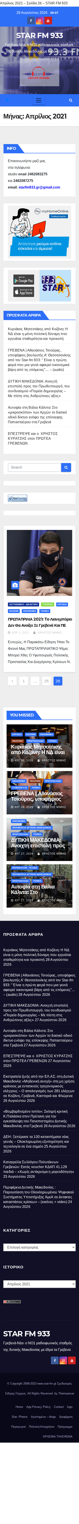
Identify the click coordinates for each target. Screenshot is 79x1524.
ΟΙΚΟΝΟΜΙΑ (29, 611)
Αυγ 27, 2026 (24, 853)
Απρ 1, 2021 (20, 632)
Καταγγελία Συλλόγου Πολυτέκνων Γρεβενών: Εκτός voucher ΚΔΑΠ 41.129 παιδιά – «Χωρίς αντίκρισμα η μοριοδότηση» (38, 1167)
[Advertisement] (39, 1482)
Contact (59, 1407)
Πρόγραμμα (65, 1426)
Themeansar (66, 1393)
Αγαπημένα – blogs (43, 1416)
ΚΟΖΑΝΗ (13, 611)
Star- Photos (20, 1416)
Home (19, 1407)
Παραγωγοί (18, 1426)
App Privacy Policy (38, 1407)
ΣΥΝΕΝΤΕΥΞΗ (19, 787)
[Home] (7, 100)
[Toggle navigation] (38, 100)
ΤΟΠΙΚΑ (45, 611)
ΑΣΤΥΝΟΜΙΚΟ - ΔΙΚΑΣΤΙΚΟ (23, 604)
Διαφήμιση (65, 1416)
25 (46, 681)
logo (69, 1407)
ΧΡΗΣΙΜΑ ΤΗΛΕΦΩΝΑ (57, 1436)
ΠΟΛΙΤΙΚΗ (17, 741)
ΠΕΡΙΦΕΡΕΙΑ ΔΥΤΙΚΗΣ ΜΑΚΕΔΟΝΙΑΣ (31, 827)
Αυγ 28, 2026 (24, 760)
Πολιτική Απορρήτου (41, 1426)
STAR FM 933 (39, 35)
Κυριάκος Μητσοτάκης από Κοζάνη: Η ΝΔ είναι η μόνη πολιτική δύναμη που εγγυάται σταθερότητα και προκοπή (38, 334)
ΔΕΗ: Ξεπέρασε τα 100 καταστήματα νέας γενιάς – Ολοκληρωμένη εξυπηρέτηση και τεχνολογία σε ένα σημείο (36, 1141)
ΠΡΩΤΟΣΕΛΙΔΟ (35, 741)
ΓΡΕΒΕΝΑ (47, 604)
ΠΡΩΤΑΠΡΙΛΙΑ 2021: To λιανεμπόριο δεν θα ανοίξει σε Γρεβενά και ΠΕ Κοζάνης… (40, 625)
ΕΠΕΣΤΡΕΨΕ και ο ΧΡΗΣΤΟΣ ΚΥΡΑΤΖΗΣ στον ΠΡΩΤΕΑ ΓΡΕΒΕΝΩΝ (33, 438)
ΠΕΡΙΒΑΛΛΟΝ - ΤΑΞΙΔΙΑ (24, 867)
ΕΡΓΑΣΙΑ (62, 604)
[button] (71, 100)
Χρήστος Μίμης (49, 632)
